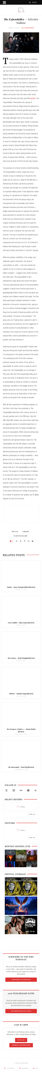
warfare (32, 98)
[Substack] (28, 790)
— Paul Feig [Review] (21, 767)
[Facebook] (16, 541)
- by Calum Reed (27, 28)
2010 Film (15, 531)
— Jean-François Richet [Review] (21, 587)
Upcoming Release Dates (21, 1011)
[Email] (28, 541)
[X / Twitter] (6, 790)
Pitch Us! (21, 1040)
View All (32, 814)
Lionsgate (26, 531)
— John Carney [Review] (21, 623)
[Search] (30, 2)
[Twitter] (20, 541)
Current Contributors (21, 1045)
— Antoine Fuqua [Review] (21, 694)
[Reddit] (32, 541)
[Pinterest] (24, 541)
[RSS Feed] (35, 790)
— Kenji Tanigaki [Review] (21, 658)
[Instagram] (13, 790)
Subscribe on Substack (21, 979)
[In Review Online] (21, 10)
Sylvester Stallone (20, 536)
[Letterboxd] (21, 790)
